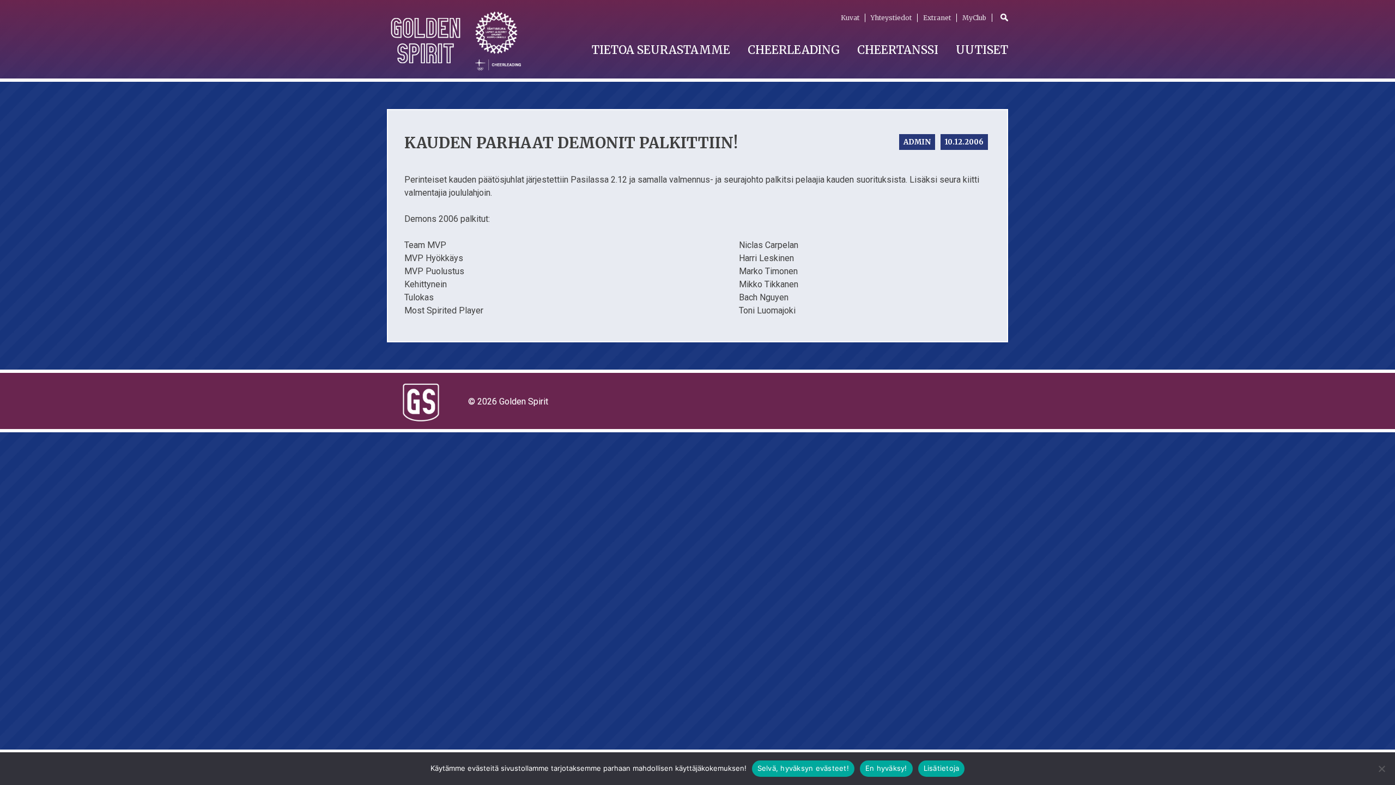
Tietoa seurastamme (661, 50)
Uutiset (982, 50)
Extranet (937, 18)
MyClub (974, 18)
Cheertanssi (897, 50)
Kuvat (850, 18)
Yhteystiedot (891, 18)
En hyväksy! (886, 768)
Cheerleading (794, 50)
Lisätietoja (942, 768)
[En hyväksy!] (1381, 768)
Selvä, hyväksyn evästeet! (803, 768)
